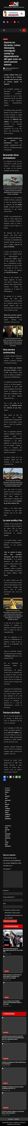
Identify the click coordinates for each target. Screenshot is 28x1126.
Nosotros (10, 1119)
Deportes (5, 1083)
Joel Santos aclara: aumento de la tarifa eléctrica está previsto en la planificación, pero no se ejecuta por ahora (14, 1025)
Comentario (7, 869)
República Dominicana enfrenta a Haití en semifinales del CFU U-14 (14, 1076)
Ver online (24, 30)
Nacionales (5, 1032)
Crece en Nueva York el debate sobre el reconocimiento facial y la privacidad (13, 990)
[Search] (20, 30)
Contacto (16, 1119)
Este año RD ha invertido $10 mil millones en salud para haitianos (7, 836)
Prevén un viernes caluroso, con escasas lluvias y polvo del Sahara (14, 1101)
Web (4, 903)
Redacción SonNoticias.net (11, 68)
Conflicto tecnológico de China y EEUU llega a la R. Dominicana (14, 1051)
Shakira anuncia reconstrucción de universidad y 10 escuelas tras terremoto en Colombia (13, 964)
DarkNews (10, 1124)
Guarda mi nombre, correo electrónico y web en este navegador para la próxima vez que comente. (13, 914)
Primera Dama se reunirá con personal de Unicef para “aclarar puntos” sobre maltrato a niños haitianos (7, 803)
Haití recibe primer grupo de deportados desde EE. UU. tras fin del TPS (13, 938)
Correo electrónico (9, 897)
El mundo (5, 39)
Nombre (6, 890)
